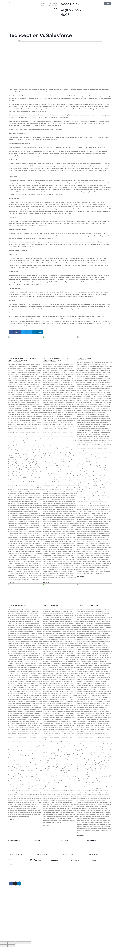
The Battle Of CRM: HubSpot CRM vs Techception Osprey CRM (55, 359)
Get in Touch (75, 880)
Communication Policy (99, 880)
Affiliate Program (76, 877)
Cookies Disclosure (98, 873)
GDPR (94, 864)
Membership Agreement (99, 882)
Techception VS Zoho (50, 605)
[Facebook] (11, 883)
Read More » (11, 582)
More (55, 8)
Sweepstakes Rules (98, 875)
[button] (107, 3)
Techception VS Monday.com (87, 605)
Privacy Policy (96, 868)
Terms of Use (96, 871)
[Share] (19, 942)
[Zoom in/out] (4, 942)
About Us (74, 864)
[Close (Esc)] (27, 942)
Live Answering (52, 3)
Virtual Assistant (52, 5)
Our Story (74, 871)
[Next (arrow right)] (11, 945)
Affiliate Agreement (98, 889)
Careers (73, 882)
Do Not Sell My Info (98, 877)
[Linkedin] (19, 883)
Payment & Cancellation (99, 884)
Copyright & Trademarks (99, 891)
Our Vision (74, 868)
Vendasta (53, 866)
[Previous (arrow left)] (4, 945)
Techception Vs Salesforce (17, 605)
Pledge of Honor (76, 875)
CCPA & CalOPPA (97, 866)
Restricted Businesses (99, 887)
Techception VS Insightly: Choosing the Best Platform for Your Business (23, 359)
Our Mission (74, 866)
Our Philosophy (76, 873)
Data (42, 5)
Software (42, 3)
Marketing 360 (55, 864)
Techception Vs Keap (84, 358)
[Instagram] (15, 883)
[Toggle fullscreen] (11, 942)
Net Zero (74, 884)
